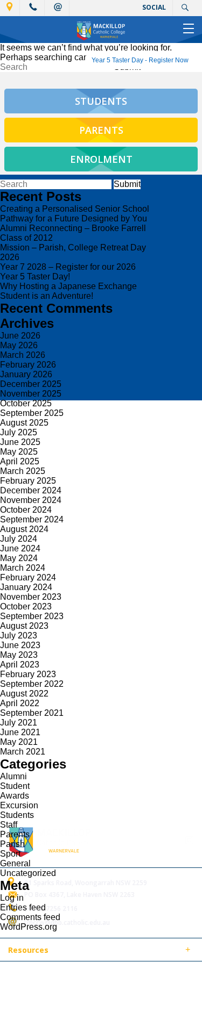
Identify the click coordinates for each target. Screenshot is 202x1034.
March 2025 (22, 471)
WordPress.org (28, 926)
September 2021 (32, 712)
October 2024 (26, 509)
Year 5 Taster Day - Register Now (140, 60)
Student (15, 786)
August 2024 (24, 529)
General (15, 863)
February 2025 (28, 480)
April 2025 (19, 461)
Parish (12, 844)
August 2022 (24, 693)
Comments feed (30, 917)
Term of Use (27, 988)
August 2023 (24, 625)
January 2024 (26, 587)
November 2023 (30, 596)
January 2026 (26, 374)
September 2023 (32, 616)
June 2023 (20, 645)
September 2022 (32, 683)
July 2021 (18, 722)
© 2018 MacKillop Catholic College (60, 975)
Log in (12, 897)
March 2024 (22, 567)
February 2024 (28, 577)
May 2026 (19, 345)
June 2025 (20, 442)
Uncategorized (28, 873)
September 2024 (32, 519)
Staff (8, 824)
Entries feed (23, 907)
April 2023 (19, 664)
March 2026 (22, 355)
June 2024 (20, 548)
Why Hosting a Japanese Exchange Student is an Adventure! (68, 291)
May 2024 (19, 558)
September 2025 (32, 413)
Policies (68, 950)
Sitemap (139, 975)
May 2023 (19, 654)
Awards (14, 795)
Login (68, 988)
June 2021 (20, 732)
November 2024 (30, 500)
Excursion (19, 805)
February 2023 (28, 674)
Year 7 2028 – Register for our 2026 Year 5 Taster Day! (68, 271)
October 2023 (26, 606)
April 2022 (19, 703)
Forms (105, 950)
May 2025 (19, 451)
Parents (15, 834)
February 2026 (28, 364)
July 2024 (18, 538)
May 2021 (19, 741)
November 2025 (30, 393)
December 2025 (30, 384)
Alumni (13, 776)
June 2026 (20, 335)
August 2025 (24, 422)
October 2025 (26, 403)
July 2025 (18, 432)
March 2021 (22, 751)
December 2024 (30, 490)
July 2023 (18, 635)
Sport (10, 853)
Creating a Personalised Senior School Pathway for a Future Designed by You (74, 213)
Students (17, 815)
